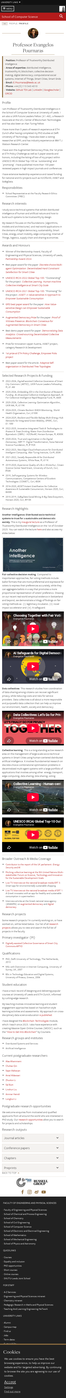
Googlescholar (51, 90)
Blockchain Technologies (36, 1021)
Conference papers (17, 1148)
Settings (8, 1387)
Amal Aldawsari (13, 1075)
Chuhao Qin (11, 1066)
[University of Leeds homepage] (62, 8)
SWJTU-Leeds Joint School (17, 1278)
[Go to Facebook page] (22, 1192)
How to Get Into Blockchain (21, 1032)
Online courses (11, 1274)
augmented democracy (32, 904)
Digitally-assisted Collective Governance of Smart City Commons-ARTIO (32, 944)
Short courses (10, 1270)
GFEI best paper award (17, 304)
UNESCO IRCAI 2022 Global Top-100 (25, 278)
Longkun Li (11, 1099)
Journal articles (14, 1138)
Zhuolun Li (11, 1080)
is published (45, 1015)
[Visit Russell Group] (41, 1183)
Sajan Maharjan (13, 1070)
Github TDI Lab (24, 90)
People (13, 23)
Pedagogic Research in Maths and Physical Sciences (28, 1304)
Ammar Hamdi (13, 1094)
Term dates (9, 1339)
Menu (9, 8)
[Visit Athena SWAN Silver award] (24, 1183)
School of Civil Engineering (17, 1222)
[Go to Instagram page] (29, 1192)
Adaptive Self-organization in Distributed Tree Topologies (30, 364)
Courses (8, 1257)
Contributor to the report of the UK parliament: (33, 866)
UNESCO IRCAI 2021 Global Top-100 (25, 291)
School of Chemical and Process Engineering (25, 1214)
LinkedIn (37, 90)
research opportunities (31, 1119)
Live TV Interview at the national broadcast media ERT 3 (33, 882)
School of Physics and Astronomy (20, 1243)
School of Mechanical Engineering (20, 1239)
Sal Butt (9, 1084)
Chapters (10, 1158)
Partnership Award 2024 (19, 259)
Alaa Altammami (13, 1061)
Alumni (7, 1322)
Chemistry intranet (13, 1300)
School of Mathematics (15, 1235)
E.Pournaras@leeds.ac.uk (26, 82)
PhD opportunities (13, 1265)
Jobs (6, 1335)
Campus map (10, 1327)
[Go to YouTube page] (44, 1192)
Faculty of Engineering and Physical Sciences (25, 1210)
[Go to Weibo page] (36, 1192)
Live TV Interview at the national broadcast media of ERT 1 (34, 890)
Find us (7, 1331)
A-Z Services (10, 1292)
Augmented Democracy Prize (21, 317)
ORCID (8, 93)
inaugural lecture (30, 522)
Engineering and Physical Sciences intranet (24, 1296)
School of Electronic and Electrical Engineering (26, 1231)
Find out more (12, 1391)
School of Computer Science (20, 16)
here (39, 529)
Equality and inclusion (14, 1261)
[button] (61, 16)
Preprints (10, 1168)
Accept (10, 1382)
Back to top (9, 1173)
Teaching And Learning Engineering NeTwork (26, 1309)
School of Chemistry (13, 1218)
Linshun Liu (11, 1089)
